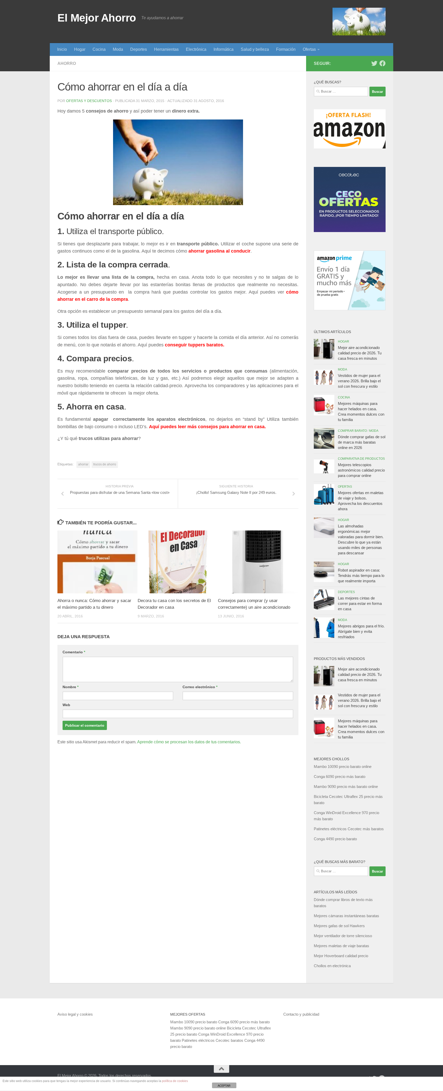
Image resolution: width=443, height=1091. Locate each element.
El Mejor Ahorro (96, 18)
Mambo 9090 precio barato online (198, 1028)
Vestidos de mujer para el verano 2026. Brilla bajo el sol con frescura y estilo (359, 380)
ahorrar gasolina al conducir (219, 251)
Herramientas (166, 49)
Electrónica (196, 49)
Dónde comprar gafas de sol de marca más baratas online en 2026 (361, 442)
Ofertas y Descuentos (89, 101)
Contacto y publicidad (301, 1014)
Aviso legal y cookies (75, 1014)
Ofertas (309, 49)
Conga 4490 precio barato (335, 839)
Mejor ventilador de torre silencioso (343, 936)
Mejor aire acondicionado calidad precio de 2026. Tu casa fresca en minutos (359, 353)
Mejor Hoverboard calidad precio (341, 956)
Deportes (138, 49)
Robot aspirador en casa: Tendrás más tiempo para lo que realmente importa (361, 575)
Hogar (79, 49)
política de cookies (175, 1081)
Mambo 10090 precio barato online (342, 766)
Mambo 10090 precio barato (193, 1022)
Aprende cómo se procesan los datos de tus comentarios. (189, 742)
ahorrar (83, 464)
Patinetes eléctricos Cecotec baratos (212, 1040)
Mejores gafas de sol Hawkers (339, 926)
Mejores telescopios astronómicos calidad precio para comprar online (361, 470)
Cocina (99, 49)
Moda (118, 49)
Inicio (62, 49)
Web (66, 705)
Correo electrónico (200, 687)
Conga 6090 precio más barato (339, 776)
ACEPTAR (224, 1085)
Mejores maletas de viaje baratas (341, 946)
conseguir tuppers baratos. (194, 344)
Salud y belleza (255, 49)
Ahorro (66, 63)
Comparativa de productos (361, 459)
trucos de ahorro (104, 464)
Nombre (70, 687)
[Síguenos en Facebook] (382, 63)
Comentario (74, 652)
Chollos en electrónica (332, 966)
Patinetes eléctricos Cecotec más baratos (349, 829)
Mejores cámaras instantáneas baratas (346, 916)
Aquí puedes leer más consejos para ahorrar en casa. (207, 426)
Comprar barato (352, 431)
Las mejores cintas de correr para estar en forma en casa (360, 603)
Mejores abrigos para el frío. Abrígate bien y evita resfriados (361, 631)
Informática (224, 49)
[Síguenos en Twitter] (374, 63)
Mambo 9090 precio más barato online (346, 786)
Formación (286, 49)
